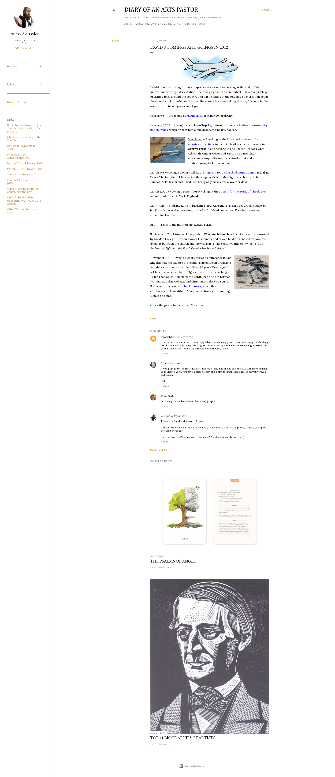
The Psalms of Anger (173, 561)
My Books (189, 23)
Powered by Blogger (195, 766)
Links (139, 23)
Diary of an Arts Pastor (161, 10)
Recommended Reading (162, 23)
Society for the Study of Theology (241, 191)
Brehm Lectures (190, 286)
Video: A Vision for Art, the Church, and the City (23, 190)
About (128, 23)
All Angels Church (198, 115)
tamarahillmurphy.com (174, 337)
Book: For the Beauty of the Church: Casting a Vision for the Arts (24, 128)
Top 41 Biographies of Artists (182, 737)
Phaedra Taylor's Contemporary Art (18, 156)
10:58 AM (165, 406)
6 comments (165, 567)
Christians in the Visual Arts (23, 174)
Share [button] (115, 40)
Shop (202, 23)
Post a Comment (160, 449)
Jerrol (164, 396)
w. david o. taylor (171, 416)
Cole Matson (168, 363)
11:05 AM (165, 442)
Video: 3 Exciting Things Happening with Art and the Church (24, 200)
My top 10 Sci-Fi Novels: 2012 (24, 163)
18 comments (165, 744)
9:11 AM (164, 353)
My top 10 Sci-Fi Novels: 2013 (24, 169)
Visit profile (24, 48)
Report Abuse (17, 102)
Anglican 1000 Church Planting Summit (230, 172)
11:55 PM (165, 386)
